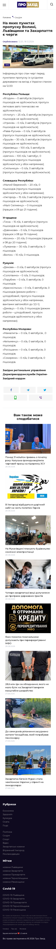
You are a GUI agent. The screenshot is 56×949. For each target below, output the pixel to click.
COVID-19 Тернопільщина (16, 906)
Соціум (6, 835)
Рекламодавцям (11, 854)
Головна (6, 929)
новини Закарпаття (13, 871)
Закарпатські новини (14, 846)
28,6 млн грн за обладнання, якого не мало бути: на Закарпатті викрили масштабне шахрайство (27, 687)
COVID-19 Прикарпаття (15, 902)
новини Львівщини (13, 867)
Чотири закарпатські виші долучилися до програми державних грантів (27, 594)
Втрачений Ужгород (13, 850)
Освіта (6, 822)
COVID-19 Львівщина (13, 895)
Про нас (14, 929)
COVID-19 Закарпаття (13, 899)
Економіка (8, 811)
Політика (7, 832)
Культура (7, 818)
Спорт (6, 839)
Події (5, 825)
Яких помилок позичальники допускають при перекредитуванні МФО (25, 640)
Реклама (23, 929)
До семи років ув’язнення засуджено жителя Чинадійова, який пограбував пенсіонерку (26, 734)
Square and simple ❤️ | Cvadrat (15, 933)
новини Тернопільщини (15, 878)
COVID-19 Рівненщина (14, 910)
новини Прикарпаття (14, 874)
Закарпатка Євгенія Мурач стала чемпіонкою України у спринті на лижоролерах (24, 782)
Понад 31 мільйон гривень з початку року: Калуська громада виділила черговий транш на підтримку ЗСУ (26, 460)
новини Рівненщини (13, 882)
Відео (6, 843)
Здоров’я (7, 814)
